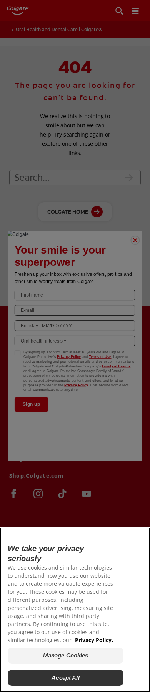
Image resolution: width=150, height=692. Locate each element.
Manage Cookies (65, 655)
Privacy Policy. (94, 640)
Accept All (66, 677)
